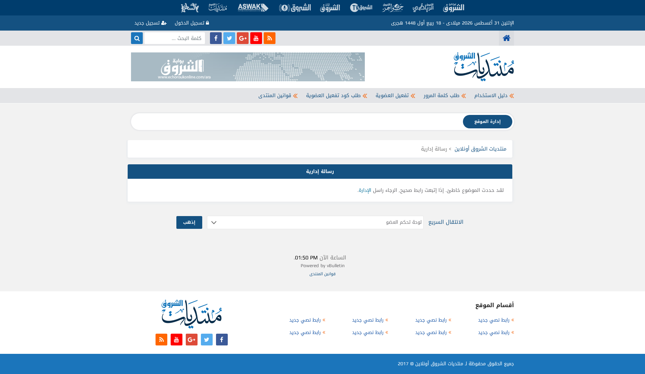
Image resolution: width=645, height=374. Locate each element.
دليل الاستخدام (491, 95)
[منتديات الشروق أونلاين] (506, 38)
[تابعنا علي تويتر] (229, 38)
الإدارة (365, 190)
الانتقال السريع (446, 222)
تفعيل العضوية (392, 95)
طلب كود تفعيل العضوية (333, 95)
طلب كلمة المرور (442, 95)
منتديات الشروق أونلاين (481, 149)
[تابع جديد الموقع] (269, 38)
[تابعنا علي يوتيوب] (256, 38)
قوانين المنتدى (274, 95)
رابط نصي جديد (494, 320)
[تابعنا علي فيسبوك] (216, 38)
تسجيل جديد (147, 23)
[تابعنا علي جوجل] (243, 38)
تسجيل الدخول (190, 23)
